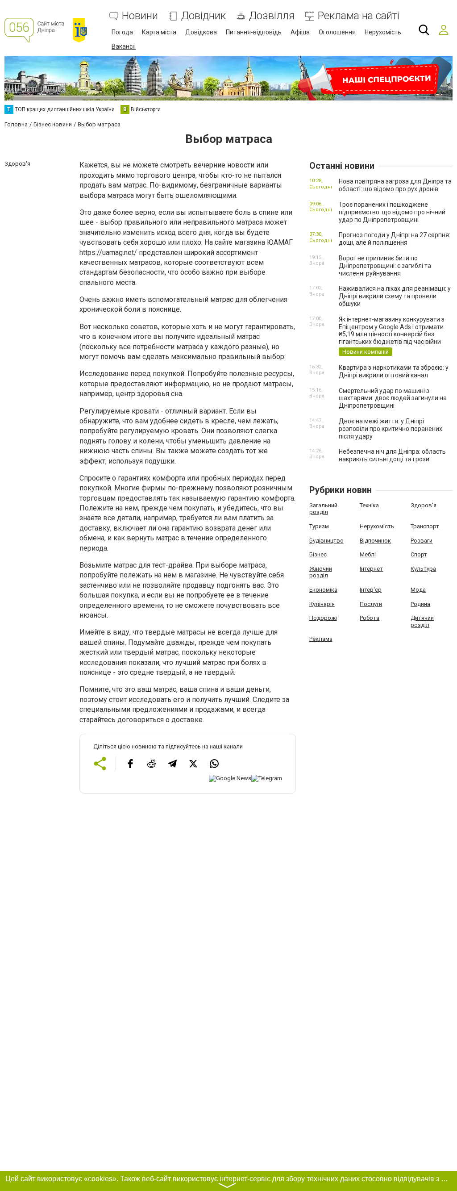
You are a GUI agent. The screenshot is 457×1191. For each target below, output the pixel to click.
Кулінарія (322, 604)
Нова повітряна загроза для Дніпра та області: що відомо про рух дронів (395, 185)
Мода (418, 589)
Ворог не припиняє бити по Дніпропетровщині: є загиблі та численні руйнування (385, 266)
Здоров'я (423, 505)
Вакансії (124, 46)
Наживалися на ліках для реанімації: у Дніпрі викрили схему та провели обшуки (395, 296)
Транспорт (425, 526)
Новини (140, 16)
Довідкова (201, 32)
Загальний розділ (323, 509)
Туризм (319, 526)
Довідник (203, 16)
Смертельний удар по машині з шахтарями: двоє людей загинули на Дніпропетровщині (393, 398)
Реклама (320, 638)
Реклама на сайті (358, 16)
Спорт (419, 554)
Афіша (300, 32)
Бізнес (318, 554)
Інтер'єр (371, 589)
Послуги (371, 604)
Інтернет (371, 568)
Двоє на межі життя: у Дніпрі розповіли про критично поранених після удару (390, 429)
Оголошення (337, 32)
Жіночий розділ (320, 572)
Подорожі (323, 617)
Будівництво (326, 540)
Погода (122, 32)
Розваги (421, 540)
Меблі (368, 554)
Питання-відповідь (254, 32)
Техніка (369, 505)
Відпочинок (375, 540)
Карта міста (159, 32)
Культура (423, 568)
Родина (420, 604)
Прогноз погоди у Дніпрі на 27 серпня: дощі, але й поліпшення (394, 238)
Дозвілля (272, 16)
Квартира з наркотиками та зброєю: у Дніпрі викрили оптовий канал (394, 371)
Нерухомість (383, 32)
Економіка (323, 589)
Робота (369, 617)
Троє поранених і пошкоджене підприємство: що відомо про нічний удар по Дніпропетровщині (392, 212)
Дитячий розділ (422, 621)
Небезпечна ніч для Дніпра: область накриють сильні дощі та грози (392, 455)
